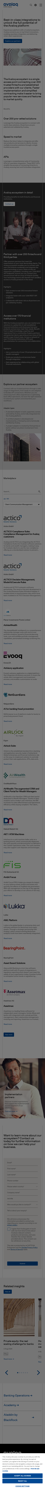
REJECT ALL (22, 1481)
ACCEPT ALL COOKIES (22, 1476)
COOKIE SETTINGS (22, 1486)
